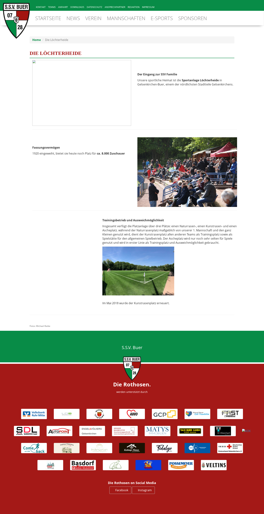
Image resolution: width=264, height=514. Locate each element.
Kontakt (41, 7)
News (73, 18)
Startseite (48, 18)
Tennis (52, 7)
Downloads (77, 7)
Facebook (121, 490)
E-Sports (162, 18)
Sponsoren (192, 18)
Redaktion (134, 7)
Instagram (144, 490)
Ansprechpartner (115, 7)
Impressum (148, 7)
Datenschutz (94, 7)
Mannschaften (126, 18)
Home (36, 40)
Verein (93, 18)
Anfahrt (63, 7)
